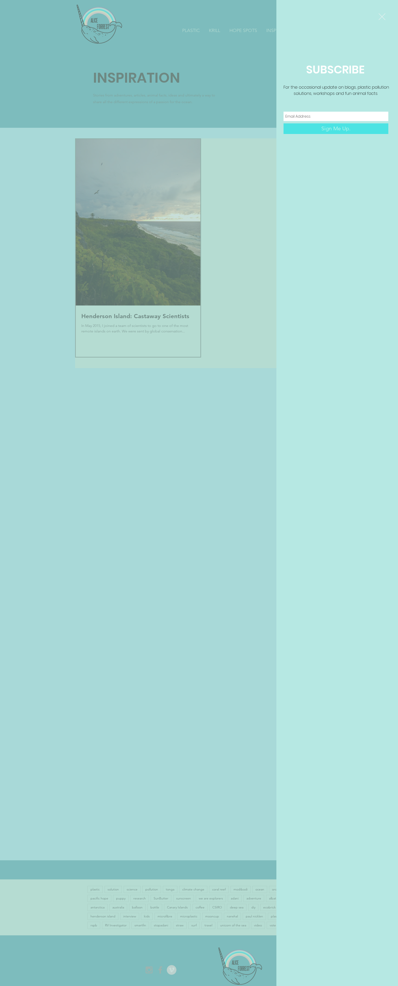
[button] (382, 16)
